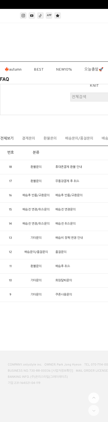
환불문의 (50, 138)
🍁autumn (13, 69)
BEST (39, 69)
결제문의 (28, 138)
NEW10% (64, 69)
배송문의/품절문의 (79, 138)
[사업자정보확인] (62, 371)
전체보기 (7, 138)
